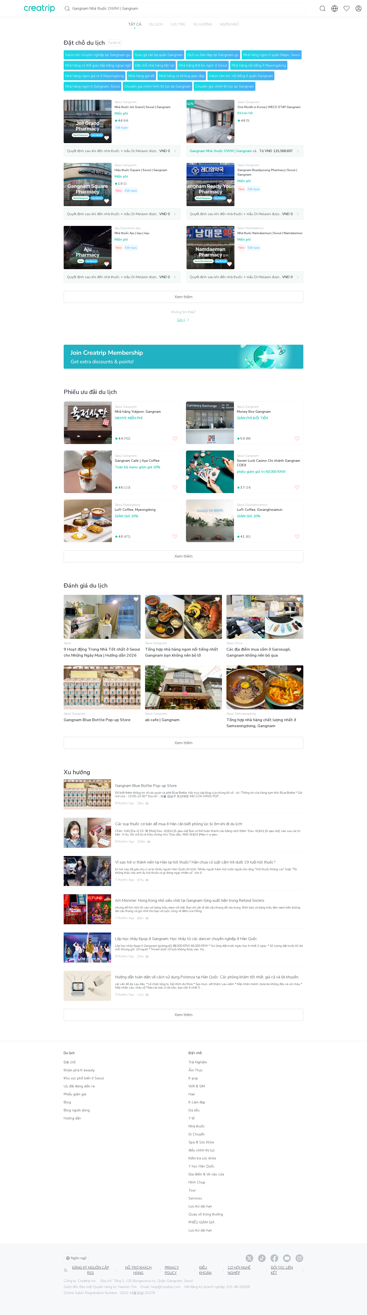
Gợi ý (181, 319)
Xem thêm (183, 297)
